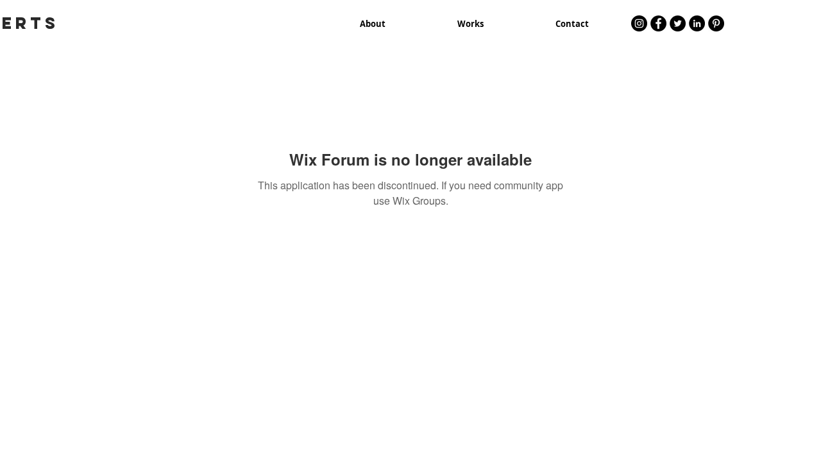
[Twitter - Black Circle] (678, 23)
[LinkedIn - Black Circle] (697, 23)
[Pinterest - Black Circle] (716, 23)
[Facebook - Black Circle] (658, 23)
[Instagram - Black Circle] (639, 23)
